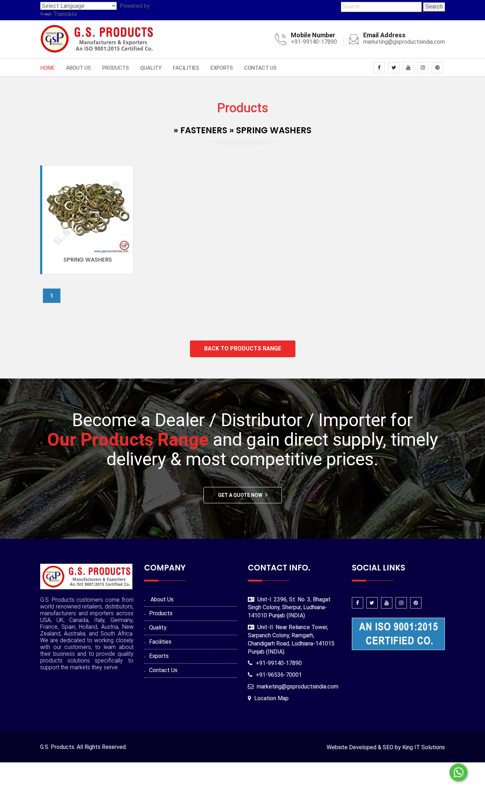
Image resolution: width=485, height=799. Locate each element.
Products (115, 68)
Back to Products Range (242, 348)
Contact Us (260, 68)
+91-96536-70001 (279, 674)
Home (47, 68)
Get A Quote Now (240, 495)
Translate (65, 14)
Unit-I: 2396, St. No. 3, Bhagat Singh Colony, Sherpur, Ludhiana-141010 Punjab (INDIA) (289, 607)
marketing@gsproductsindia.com (404, 41)
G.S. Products (57, 747)
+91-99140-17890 (314, 41)
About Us (78, 68)
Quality (151, 68)
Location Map (271, 698)
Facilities (186, 68)
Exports (222, 68)
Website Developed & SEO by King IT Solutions (386, 747)
